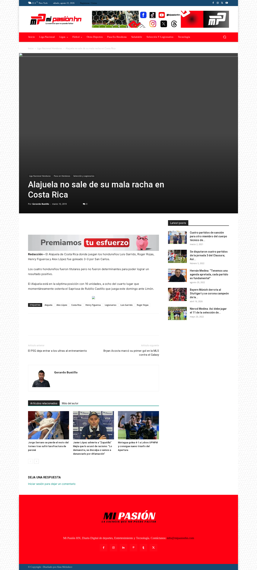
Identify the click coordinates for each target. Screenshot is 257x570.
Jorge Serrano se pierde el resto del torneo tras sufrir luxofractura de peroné (48, 446)
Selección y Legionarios (83, 176)
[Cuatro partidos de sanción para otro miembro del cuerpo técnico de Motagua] (177, 237)
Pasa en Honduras (62, 176)
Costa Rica (76, 304)
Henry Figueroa (93, 304)
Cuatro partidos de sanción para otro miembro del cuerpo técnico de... (208, 236)
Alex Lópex (61, 304)
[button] (224, 37)
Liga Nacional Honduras (49, 48)
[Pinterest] (49, 224)
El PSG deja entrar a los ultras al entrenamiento (57, 350)
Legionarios (110, 304)
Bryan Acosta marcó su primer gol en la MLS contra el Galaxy (131, 352)
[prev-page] (30, 461)
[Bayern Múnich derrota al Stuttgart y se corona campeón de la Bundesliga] (177, 294)
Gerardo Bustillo (40, 203)
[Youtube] (226, 3)
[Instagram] (217, 3)
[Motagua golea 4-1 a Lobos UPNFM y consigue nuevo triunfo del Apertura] (138, 425)
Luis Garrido (126, 304)
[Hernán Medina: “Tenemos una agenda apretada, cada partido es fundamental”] (177, 275)
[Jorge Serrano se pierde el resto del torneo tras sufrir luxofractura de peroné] (48, 425)
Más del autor (70, 403)
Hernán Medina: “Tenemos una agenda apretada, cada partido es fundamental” (209, 274)
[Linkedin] (123, 547)
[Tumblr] (143, 547)
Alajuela (48, 304)
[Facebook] (213, 3)
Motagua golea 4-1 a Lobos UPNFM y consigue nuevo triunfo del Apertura (138, 446)
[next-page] (36, 461)
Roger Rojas (142, 304)
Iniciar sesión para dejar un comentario (51, 483)
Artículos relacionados (43, 403)
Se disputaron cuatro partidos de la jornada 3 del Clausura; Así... (209, 255)
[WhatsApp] (58, 224)
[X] (222, 3)
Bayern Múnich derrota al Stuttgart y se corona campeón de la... (209, 293)
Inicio (30, 48)
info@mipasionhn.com (180, 538)
